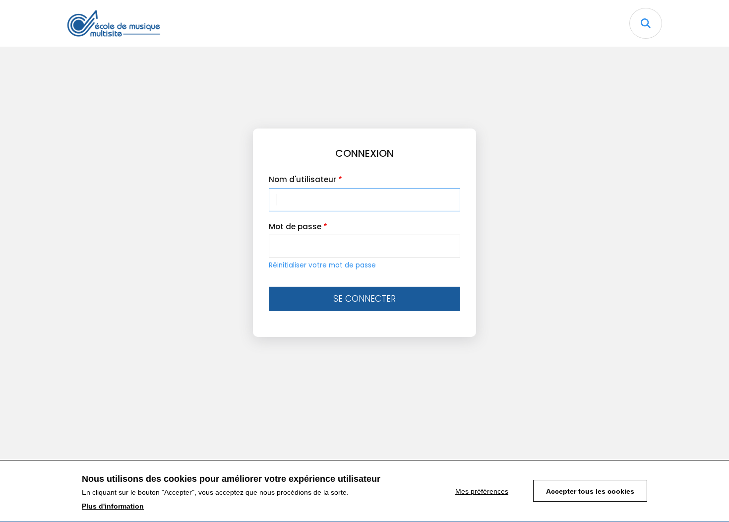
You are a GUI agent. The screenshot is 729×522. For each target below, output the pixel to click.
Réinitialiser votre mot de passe (322, 265)
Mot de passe (295, 226)
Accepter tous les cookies (590, 492)
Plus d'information (113, 506)
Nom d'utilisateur (302, 179)
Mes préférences (481, 492)
